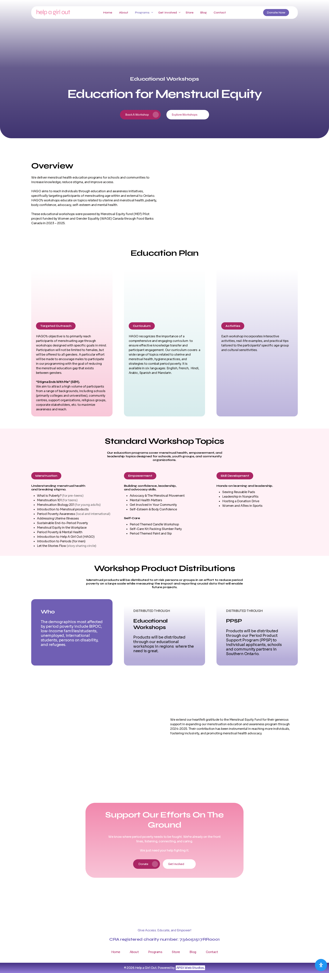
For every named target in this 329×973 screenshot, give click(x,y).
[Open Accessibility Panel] (321, 965)
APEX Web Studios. (190, 968)
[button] (140, 114)
